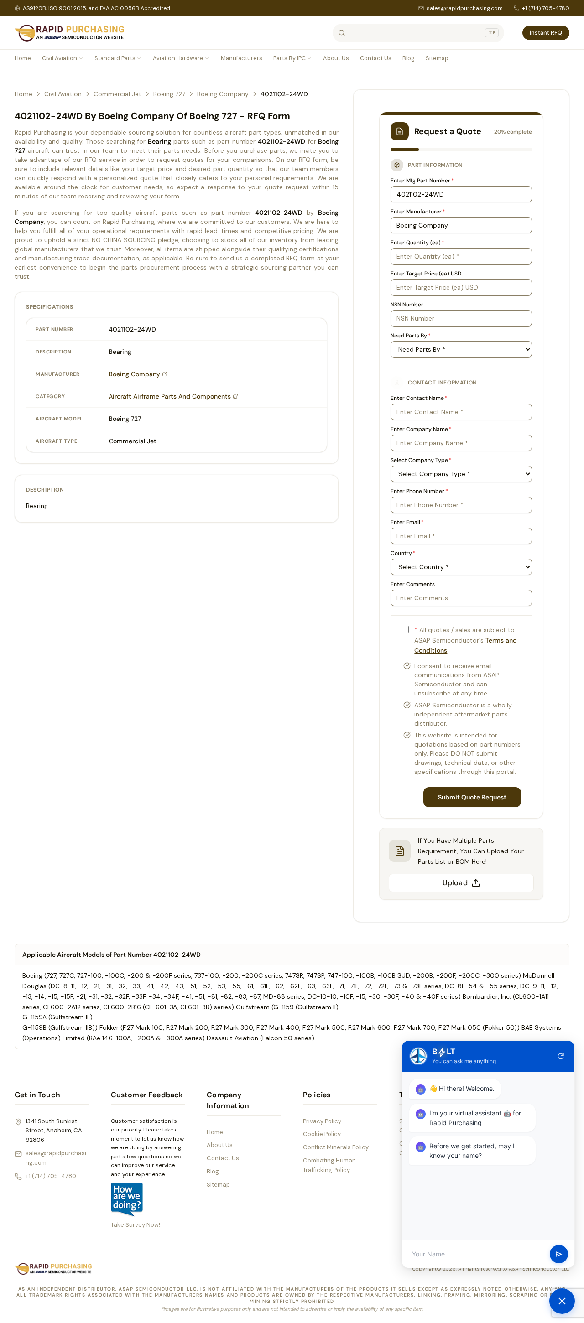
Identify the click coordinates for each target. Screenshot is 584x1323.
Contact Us (375, 58)
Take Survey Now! (135, 1225)
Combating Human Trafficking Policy (329, 1165)
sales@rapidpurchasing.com (465, 8)
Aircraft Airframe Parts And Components (170, 396)
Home (23, 58)
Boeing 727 (169, 94)
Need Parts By (411, 335)
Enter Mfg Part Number (422, 180)
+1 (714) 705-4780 (545, 8)
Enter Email (407, 522)
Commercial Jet (117, 94)
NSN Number (407, 304)
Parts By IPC (289, 58)
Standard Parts (115, 58)
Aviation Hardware (178, 58)
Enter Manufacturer (418, 211)
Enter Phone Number (419, 491)
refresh (560, 1056)
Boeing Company (223, 94)
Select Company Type (421, 460)
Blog (408, 58)
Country (403, 553)
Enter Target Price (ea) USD (426, 273)
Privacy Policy (322, 1121)
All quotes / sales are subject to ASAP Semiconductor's (465, 640)
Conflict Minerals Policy (336, 1147)
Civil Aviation (59, 58)
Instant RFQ (546, 32)
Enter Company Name (421, 429)
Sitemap (437, 58)
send (559, 1254)
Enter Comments (413, 584)
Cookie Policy (322, 1134)
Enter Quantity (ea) (417, 242)
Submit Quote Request (472, 797)
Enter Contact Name (419, 398)
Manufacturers (241, 58)
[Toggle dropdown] (80, 58)
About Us (336, 58)
